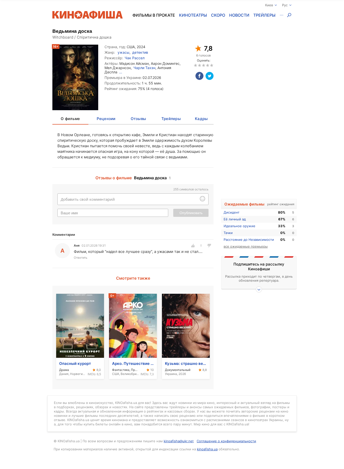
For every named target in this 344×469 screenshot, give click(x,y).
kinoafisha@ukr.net (179, 441)
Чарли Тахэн (144, 68)
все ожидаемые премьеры (246, 246)
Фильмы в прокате (153, 15)
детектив (140, 52)
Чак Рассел (135, 58)
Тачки (228, 233)
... (120, 72)
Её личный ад (235, 219)
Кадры (201, 118)
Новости (239, 15)
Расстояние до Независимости (249, 240)
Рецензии (106, 118)
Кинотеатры (193, 15)
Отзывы (138, 118)
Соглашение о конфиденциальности (226, 441)
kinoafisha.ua (207, 449)
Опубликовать (191, 213)
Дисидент (231, 212)
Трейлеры (264, 15)
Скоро (218, 15)
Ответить (80, 257)
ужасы (123, 52)
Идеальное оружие (239, 226)
